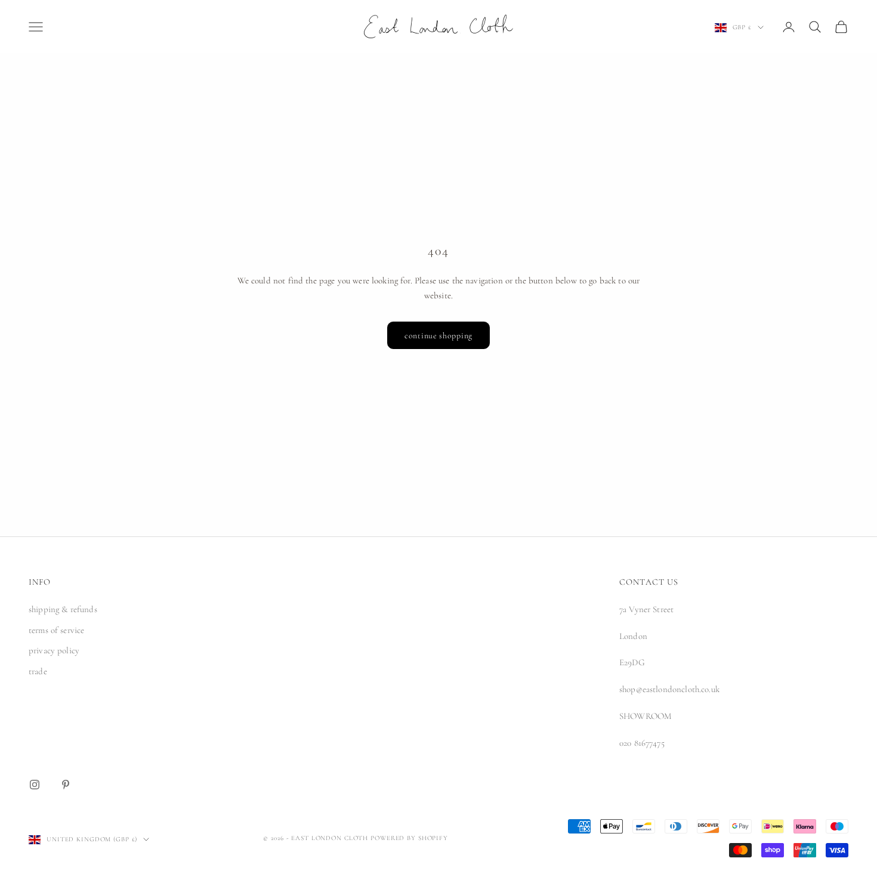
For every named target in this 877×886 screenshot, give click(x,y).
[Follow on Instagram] (35, 785)
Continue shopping (438, 336)
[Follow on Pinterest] (66, 785)
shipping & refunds (63, 609)
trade (38, 671)
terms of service (56, 630)
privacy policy (54, 650)
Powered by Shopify (409, 838)
